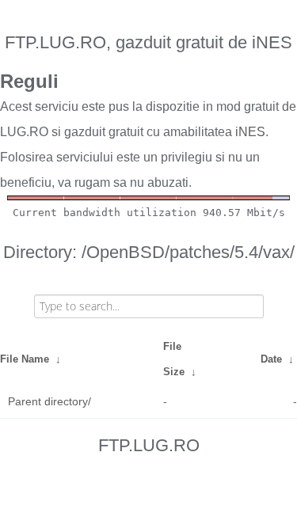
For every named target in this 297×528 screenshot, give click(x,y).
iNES (250, 132)
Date (271, 359)
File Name (24, 359)
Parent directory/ (49, 401)
